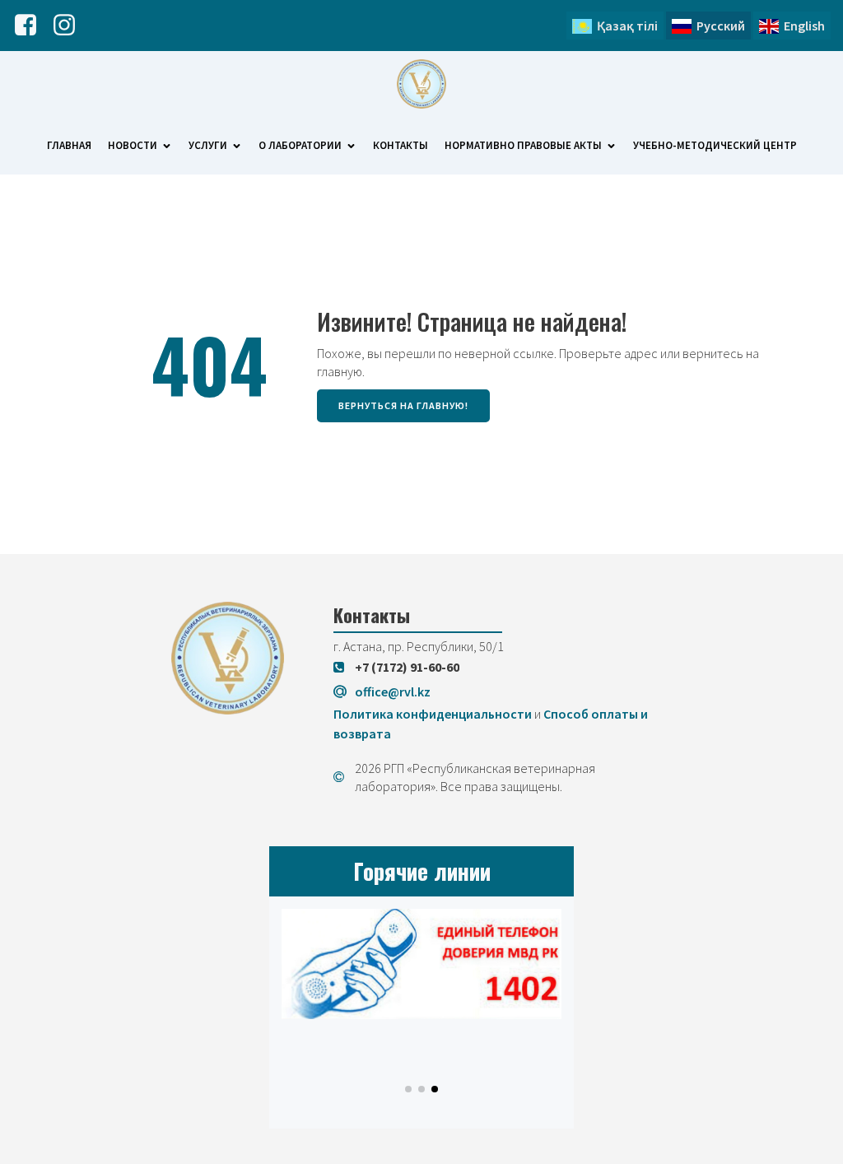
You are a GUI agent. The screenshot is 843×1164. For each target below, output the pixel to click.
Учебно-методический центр (715, 145)
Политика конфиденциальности (432, 713)
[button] (408, 1089)
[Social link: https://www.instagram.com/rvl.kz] (70, 25)
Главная (69, 145)
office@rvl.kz (393, 691)
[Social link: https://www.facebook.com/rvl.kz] (31, 25)
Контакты (400, 145)
